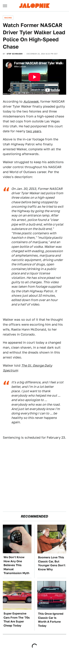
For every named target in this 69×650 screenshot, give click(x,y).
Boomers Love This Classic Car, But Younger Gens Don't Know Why (51, 563)
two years (33, 131)
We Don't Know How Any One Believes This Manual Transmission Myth (16, 565)
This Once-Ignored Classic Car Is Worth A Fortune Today (50, 619)
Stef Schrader (14, 54)
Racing (8, 18)
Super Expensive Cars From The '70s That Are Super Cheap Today (17, 619)
